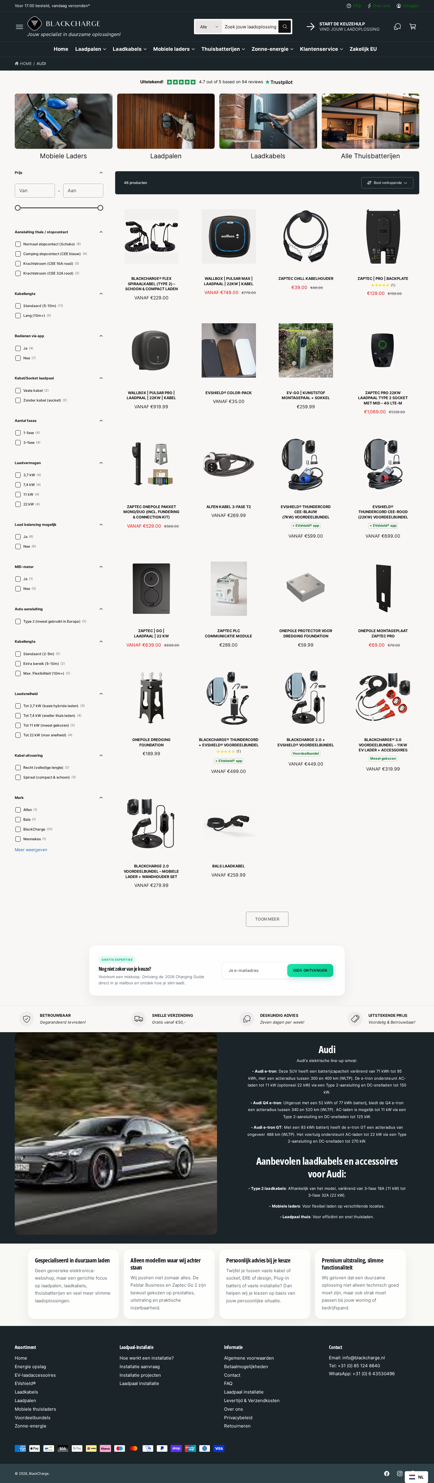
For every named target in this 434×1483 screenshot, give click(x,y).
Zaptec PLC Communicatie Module (228, 633)
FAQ (357, 5)
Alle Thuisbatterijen (370, 156)
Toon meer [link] (267, 918)
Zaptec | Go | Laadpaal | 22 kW (151, 633)
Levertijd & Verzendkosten (252, 1400)
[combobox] (257, 26)
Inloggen (411, 5)
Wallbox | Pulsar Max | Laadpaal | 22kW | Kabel (228, 281)
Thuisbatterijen (220, 49)
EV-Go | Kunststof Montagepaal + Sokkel (306, 395)
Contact (232, 1375)
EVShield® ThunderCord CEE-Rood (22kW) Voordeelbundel (383, 512)
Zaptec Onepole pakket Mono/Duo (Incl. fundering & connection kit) (151, 512)
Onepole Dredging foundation (151, 742)
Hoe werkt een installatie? (147, 1358)
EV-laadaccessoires (35, 1375)
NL (421, 1477)
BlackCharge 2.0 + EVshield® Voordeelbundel (306, 742)
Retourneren (237, 1426)
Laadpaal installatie (139, 1383)
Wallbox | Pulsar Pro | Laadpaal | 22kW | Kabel (151, 395)
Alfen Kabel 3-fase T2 (228, 507)
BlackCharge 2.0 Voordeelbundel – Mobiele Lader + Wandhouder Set (151, 871)
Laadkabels (127, 49)
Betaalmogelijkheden (246, 1366)
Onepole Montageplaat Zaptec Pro (383, 633)
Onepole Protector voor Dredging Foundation (305, 633)
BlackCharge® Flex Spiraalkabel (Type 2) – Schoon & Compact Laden (151, 283)
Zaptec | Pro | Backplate (383, 278)
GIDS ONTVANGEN (310, 970)
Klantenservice (319, 49)
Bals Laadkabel (228, 866)
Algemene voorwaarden (249, 1358)
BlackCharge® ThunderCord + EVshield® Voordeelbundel (229, 742)
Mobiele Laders (63, 156)
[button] (19, 26)
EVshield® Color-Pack (228, 393)
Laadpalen (88, 49)
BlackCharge (39, 1473)
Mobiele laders (171, 49)
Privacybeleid (238, 1417)
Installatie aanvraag (140, 1366)
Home (26, 63)
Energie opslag (30, 1366)
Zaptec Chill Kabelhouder (305, 278)
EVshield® (25, 1383)
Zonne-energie (270, 49)
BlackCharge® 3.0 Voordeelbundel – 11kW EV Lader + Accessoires (383, 745)
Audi (41, 63)
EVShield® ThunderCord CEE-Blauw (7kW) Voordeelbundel (306, 512)
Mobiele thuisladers (35, 1409)
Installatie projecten (140, 1375)
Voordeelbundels (32, 1417)
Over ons (381, 5)
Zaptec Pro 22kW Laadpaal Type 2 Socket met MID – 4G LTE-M (383, 398)
